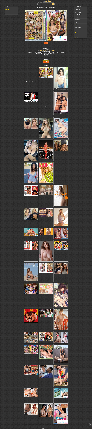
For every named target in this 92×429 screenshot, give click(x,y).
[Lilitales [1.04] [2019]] (46, 319)
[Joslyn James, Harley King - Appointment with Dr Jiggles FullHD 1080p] (46, 376)
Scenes (76, 17)
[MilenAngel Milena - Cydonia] (46, 173)
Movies (46, 8)
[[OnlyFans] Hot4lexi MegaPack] (31, 173)
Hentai (75, 37)
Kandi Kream (48, 47)
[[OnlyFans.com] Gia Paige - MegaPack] (61, 272)
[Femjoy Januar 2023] (46, 233)
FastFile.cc (46, 61)
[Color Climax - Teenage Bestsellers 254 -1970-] (46, 272)
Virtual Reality (77, 12)
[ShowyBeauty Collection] (61, 233)
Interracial (40, 50)
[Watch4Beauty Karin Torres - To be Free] (61, 354)
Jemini (44, 47)
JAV (75, 24)
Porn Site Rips (7, 7)
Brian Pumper (36, 47)
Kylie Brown (52, 47)
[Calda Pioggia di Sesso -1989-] (46, 337)
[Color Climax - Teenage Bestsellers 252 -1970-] (31, 251)
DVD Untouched (77, 14)
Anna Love (31, 47)
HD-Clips (76, 19)
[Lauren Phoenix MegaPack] (46, 150)
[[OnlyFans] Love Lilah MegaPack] (46, 251)
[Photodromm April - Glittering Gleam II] (61, 319)
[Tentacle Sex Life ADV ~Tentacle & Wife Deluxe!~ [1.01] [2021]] (46, 295)
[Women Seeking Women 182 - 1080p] (46, 217)
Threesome (44, 50)
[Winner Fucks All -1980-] (31, 319)
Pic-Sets (76, 29)
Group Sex (53, 50)
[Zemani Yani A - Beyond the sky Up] (31, 272)
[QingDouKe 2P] (61, 196)
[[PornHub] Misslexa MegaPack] (31, 150)
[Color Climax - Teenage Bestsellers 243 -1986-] (31, 196)
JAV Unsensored (77, 27)
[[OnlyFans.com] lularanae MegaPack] (46, 196)
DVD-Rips (48, 8)
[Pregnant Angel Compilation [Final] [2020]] (31, 295)
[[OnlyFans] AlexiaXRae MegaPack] (46, 128)
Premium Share (46, 1)
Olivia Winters (62, 47)
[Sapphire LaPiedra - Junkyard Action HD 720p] (61, 173)
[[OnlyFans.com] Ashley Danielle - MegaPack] (31, 128)
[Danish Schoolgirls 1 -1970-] (31, 354)
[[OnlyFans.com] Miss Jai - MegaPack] (31, 217)
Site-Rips (76, 22)
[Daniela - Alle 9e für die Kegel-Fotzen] (61, 150)
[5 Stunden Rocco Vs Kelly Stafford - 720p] (31, 376)
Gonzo (50, 50)
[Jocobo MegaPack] (31, 337)
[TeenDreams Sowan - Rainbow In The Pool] (61, 376)
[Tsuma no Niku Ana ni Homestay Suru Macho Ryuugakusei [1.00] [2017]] (61, 128)
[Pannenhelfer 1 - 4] (61, 251)
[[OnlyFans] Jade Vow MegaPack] (46, 397)
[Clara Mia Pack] (61, 217)
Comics (76, 34)
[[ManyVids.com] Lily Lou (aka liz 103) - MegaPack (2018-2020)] (61, 337)
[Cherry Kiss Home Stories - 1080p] (31, 397)
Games (75, 32)
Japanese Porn (7, 9)
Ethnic (47, 50)
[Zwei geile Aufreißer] (61, 397)
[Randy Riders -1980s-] (46, 354)
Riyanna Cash (40, 47)
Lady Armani (57, 47)
